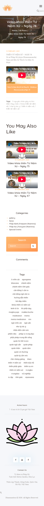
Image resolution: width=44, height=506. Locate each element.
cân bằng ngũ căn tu (21, 294)
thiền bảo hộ (29, 363)
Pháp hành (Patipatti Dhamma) (22, 224)
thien (29, 359)
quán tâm (26, 348)
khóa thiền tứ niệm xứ (21, 305)
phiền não (12, 334)
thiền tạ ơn (28, 366)
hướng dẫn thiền (21, 298)
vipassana (29, 377)
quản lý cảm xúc (21, 356)
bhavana (15, 283)
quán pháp (27, 345)
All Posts (23, 30)
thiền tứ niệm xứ (13, 109)
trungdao (15, 374)
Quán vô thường (21, 352)
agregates (26, 279)
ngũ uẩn (27, 323)
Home (14, 30)
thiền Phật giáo (15, 366)
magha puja (14, 312)
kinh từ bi (15, 308)
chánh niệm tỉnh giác (21, 287)
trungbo (29, 370)
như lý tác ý (15, 106)
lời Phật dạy (26, 308)
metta (27, 316)
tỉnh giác (19, 377)
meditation (17, 316)
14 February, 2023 (13, 51)
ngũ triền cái (16, 323)
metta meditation (18, 319)
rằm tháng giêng (18, 359)
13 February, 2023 (22, 189)
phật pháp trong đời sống (21, 337)
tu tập (10, 377)
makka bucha (27, 312)
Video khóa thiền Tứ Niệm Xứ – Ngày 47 (22, 194)
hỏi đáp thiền (21, 301)
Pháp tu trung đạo (26, 334)
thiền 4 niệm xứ (28, 106)
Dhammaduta (11, 498)
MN (29, 319)
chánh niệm (26, 283)
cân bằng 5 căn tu (21, 290)
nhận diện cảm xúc (21, 330)
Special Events (15, 230)
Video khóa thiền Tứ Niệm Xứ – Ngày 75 (22, 165)
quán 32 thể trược (21, 341)
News (11, 221)
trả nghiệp (26, 374)
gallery (12, 218)
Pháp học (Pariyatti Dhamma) (22, 227)
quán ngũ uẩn (15, 345)
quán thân (15, 348)
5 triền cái (15, 279)
